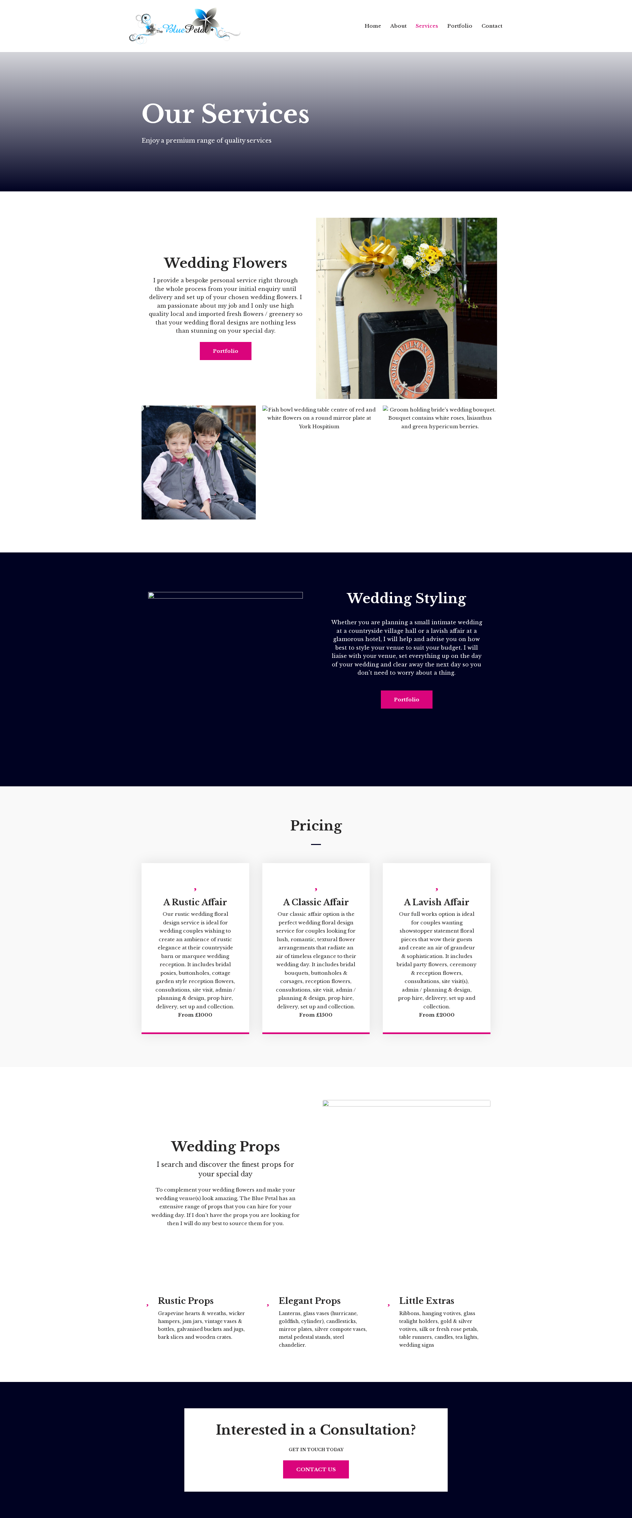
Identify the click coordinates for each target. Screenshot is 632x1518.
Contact (492, 26)
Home (373, 26)
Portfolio (459, 26)
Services (427, 26)
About (398, 26)
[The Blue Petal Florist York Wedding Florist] (184, 26)
